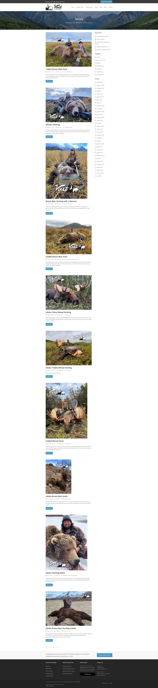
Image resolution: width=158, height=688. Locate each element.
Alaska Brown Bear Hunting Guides (61, 628)
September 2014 (100, 155)
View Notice (77, 681)
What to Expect (49, 671)
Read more (49, 81)
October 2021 (100, 94)
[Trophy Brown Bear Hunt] (69, 49)
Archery (98, 57)
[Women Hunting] (69, 104)
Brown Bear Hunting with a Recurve (61, 201)
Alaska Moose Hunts (67, 673)
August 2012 (99, 167)
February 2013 (100, 161)
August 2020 (99, 108)
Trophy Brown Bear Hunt (56, 69)
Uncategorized (75, 259)
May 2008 (99, 176)
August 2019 (99, 114)
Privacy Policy (105, 683)
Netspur (51, 686)
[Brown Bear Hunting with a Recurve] (66, 170)
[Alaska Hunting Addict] (66, 542)
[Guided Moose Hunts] (66, 410)
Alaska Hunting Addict (55, 573)
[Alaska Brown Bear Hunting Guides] (69, 608)
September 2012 (100, 164)
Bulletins (99, 63)
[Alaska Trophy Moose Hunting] (69, 347)
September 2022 (100, 88)
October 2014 (100, 152)
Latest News (48, 668)
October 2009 (100, 173)
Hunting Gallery (49, 673)
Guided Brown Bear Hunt (56, 256)
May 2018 (99, 123)
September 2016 (100, 135)
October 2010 (100, 170)
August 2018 (99, 120)
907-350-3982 (50, 1)
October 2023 (100, 82)
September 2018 (100, 117)
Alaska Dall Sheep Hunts (68, 668)
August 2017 (99, 129)
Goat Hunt (99, 69)
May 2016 (99, 141)
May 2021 (99, 102)
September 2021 (100, 97)
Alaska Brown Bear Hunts (57, 496)
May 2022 (99, 91)
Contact (110, 683)
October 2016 (100, 132)
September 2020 (100, 105)
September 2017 (100, 126)
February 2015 (100, 149)
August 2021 (99, 100)
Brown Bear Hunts (68, 71)
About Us (48, 666)
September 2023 (100, 85)
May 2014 (99, 158)
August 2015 (99, 146)
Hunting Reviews (49, 676)
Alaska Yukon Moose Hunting (58, 312)
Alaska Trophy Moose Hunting (59, 367)
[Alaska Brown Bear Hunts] (58, 476)
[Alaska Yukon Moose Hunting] (69, 292)
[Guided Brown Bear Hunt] (69, 237)
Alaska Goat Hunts (67, 666)
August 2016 (99, 138)
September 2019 (100, 111)
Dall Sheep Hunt (100, 66)
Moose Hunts (68, 314)
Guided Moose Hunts (55, 441)
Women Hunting (53, 124)
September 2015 (100, 144)
